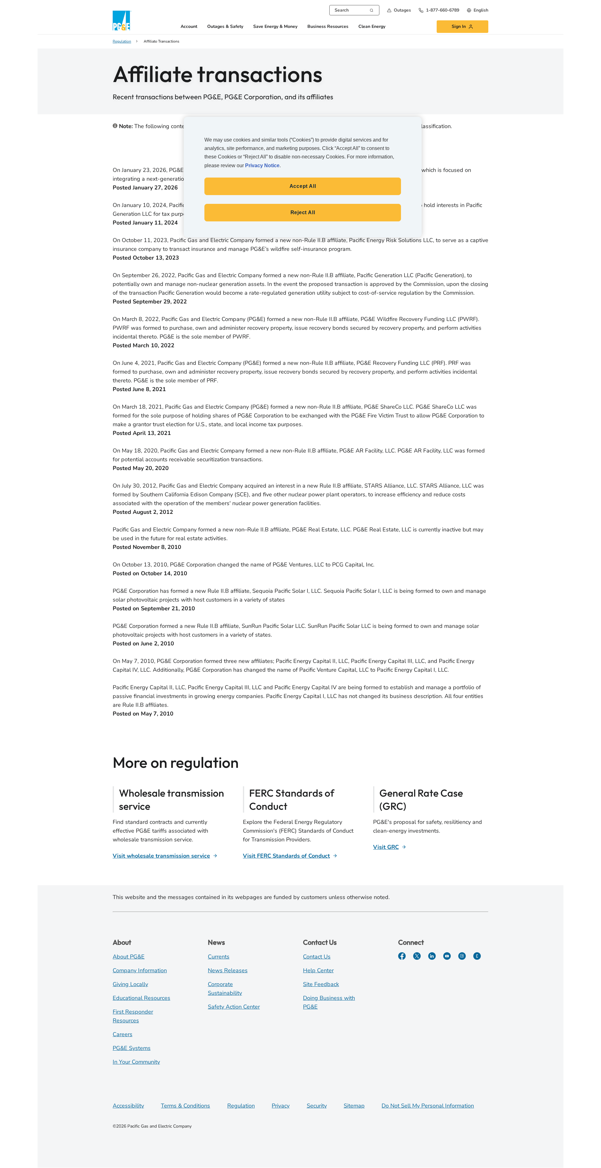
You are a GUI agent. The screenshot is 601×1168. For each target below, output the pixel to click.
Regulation (241, 1105)
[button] (399, 10)
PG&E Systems (132, 1048)
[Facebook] (401, 956)
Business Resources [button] (327, 26)
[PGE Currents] (477, 956)
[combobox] (354, 10)
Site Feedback (321, 984)
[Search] (371, 9)
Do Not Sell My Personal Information (428, 1105)
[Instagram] (462, 956)
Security (317, 1105)
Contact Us (317, 956)
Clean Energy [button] (371, 26)
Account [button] (189, 26)
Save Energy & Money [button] (275, 26)
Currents (218, 956)
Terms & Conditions (185, 1105)
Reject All (302, 212)
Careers (122, 1034)
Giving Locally (130, 984)
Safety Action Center (234, 1006)
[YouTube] (447, 956)
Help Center (318, 970)
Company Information (140, 970)
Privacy (281, 1105)
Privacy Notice (262, 165)
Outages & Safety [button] (225, 26)
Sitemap (354, 1105)
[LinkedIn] (431, 956)
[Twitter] (416, 956)
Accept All (303, 186)
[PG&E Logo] (122, 20)
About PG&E (129, 956)
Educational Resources (141, 998)
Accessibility (128, 1105)
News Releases (228, 970)
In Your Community (136, 1062)
